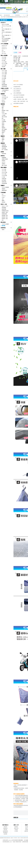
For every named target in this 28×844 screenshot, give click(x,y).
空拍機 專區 (4, 178)
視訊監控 (3, 160)
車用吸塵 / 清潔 (5, 215)
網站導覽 (5, 833)
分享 (16, 52)
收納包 (3, 123)
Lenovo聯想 (4, 98)
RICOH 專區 (4, 173)
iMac (3, 50)
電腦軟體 (3, 130)
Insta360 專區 (4, 175)
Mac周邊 (3, 119)
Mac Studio (4, 53)
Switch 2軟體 (4, 72)
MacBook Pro (4, 48)
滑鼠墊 (3, 124)
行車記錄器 (3, 192)
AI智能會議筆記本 (5, 90)
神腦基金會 (5, 828)
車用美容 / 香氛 (5, 217)
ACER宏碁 (4, 95)
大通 (2, 199)
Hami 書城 (4, 91)
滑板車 (3, 229)
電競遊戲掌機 (4, 84)
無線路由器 (4, 144)
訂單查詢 (16, 829)
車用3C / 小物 (4, 204)
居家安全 (3, 155)
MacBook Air (4, 47)
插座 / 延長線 (4, 165)
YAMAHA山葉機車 (5, 224)
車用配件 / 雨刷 (5, 212)
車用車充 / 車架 (5, 218)
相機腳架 (3, 188)
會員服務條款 (5, 831)
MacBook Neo (4, 45)
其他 (2, 134)
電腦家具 (3, 136)
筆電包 (3, 126)
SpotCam (3, 162)
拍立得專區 (4, 180)
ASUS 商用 (4, 65)
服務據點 (5, 4)
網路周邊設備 (4, 146)
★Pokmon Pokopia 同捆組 (6, 26)
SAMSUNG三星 (5, 97)
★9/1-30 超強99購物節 (6, 38)
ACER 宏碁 (4, 58)
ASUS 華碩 (4, 57)
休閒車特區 (3, 227)
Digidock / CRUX (5, 206)
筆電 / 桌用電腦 (4, 55)
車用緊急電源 (4, 213)
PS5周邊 (3, 83)
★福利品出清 (4, 41)
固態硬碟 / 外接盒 (5, 110)
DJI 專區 (3, 177)
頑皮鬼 (3, 132)
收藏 (20, 52)
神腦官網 (5, 826)
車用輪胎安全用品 (5, 210)
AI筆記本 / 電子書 (4, 88)
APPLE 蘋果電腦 (4, 43)
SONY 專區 (4, 170)
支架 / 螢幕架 (4, 129)
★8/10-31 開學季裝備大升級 (7, 33)
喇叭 (2, 118)
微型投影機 (4, 153)
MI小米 (3, 100)
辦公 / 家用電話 (5, 149)
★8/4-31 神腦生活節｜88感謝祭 (6, 30)
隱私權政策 (5, 832)
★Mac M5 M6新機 (5, 24)
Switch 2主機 (4, 70)
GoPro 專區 (4, 169)
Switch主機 (4, 75)
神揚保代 (8, 4)
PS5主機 (3, 79)
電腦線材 (3, 127)
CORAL (3, 197)
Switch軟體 (4, 76)
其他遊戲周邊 (4, 86)
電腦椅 (3, 139)
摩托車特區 (17, 15)
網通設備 (3, 143)
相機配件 (3, 185)
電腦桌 (3, 137)
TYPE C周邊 (4, 113)
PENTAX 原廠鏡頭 (5, 187)
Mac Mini (3, 51)
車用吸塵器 (4, 207)
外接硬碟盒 (4, 121)
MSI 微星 (3, 60)
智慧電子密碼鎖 (5, 159)
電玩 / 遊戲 (3, 68)
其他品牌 (3, 66)
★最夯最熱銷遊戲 (5, 40)
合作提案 (16, 831)
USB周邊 (3, 115)
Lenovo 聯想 (4, 61)
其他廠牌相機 (4, 183)
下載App (1, 4)
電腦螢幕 (3, 93)
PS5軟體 (3, 81)
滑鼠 (2, 108)
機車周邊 (3, 225)
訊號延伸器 (4, 148)
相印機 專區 (4, 181)
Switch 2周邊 (4, 73)
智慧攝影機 (4, 157)
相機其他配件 (4, 190)
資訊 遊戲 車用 (7, 15)
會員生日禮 (16, 828)
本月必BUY (3, 22)
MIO (2, 194)
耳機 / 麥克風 (4, 116)
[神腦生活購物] (11, 9)
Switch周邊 (4, 78)
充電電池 (3, 163)
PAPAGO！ (4, 195)
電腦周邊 (3, 104)
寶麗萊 (3, 200)
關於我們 (5, 829)
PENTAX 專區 (4, 172)
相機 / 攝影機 (3, 167)
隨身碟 (3, 105)
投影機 (2, 151)
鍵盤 (2, 107)
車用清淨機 (4, 209)
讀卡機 (3, 112)
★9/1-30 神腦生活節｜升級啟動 (6, 36)
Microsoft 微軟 (4, 63)
